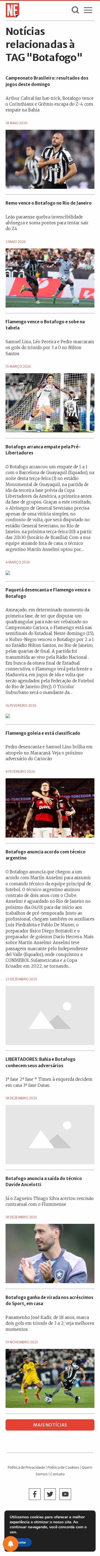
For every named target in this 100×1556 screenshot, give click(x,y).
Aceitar (20, 1542)
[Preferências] (10, 1544)
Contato (57, 1474)
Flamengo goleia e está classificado (43, 733)
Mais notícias (50, 1425)
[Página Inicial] (10, 10)
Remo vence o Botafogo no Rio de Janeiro (49, 203)
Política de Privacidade (26, 1467)
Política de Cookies (63, 1467)
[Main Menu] (88, 11)
